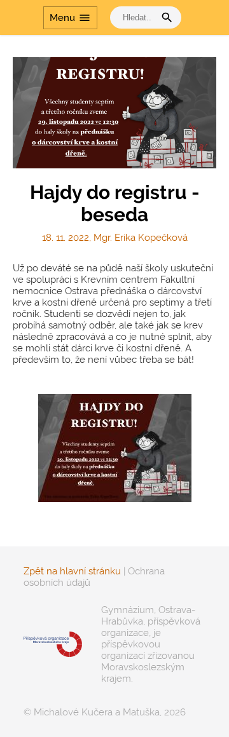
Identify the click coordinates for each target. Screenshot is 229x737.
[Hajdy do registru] (115, 448)
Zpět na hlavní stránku (72, 571)
